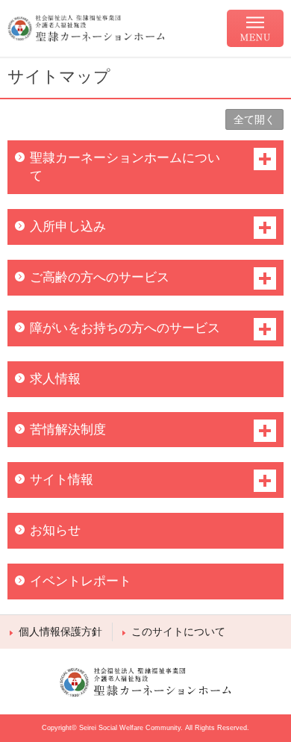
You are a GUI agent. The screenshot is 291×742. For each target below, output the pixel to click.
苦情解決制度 (68, 430)
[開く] (265, 159)
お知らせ (55, 530)
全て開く (254, 119)
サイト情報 (61, 480)
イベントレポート (80, 581)
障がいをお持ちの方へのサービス (125, 328)
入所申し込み (68, 226)
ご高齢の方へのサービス (99, 277)
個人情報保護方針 (60, 631)
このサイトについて (178, 631)
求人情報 (55, 379)
